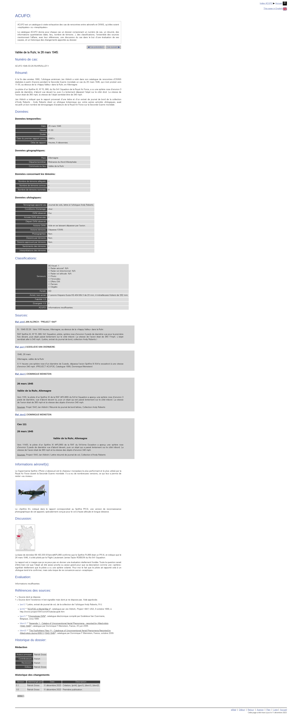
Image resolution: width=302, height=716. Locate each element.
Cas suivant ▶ (113, 47)
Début (242, 710)
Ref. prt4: (20, 322)
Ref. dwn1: (21, 374)
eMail (233, 710)
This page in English (273, 9)
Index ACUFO (266, 3)
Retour (251, 710)
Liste (275, 710)
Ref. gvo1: (20, 347)
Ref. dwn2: (21, 415)
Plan (268, 710)
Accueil (278, 3)
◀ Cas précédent (96, 47)
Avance (260, 710)
